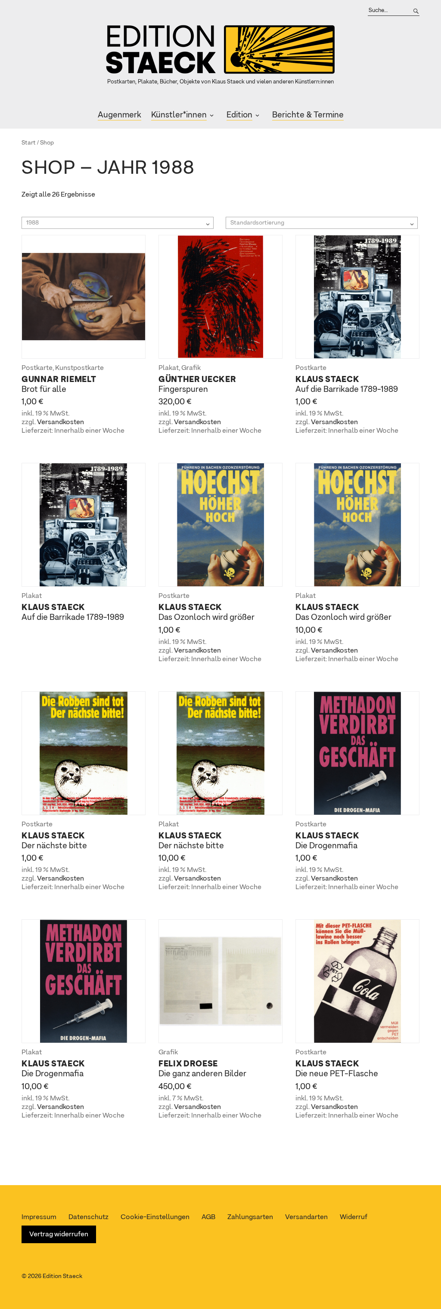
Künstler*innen (179, 115)
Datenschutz (88, 1217)
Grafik (191, 368)
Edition (239, 115)
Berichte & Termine (308, 115)
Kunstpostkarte (79, 368)
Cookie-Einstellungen (155, 1217)
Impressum (39, 1217)
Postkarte (37, 368)
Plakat (168, 368)
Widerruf (353, 1217)
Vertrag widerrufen (58, 1234)
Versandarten (306, 1217)
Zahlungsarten (250, 1217)
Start (29, 143)
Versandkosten (60, 422)
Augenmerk (119, 115)
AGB (208, 1217)
